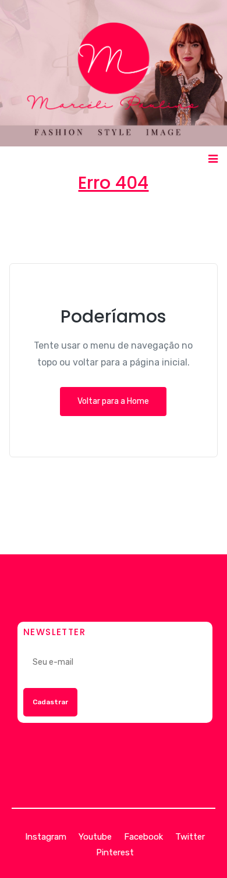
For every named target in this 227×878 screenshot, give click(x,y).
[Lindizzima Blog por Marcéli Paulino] (113, 73)
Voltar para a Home (113, 401)
